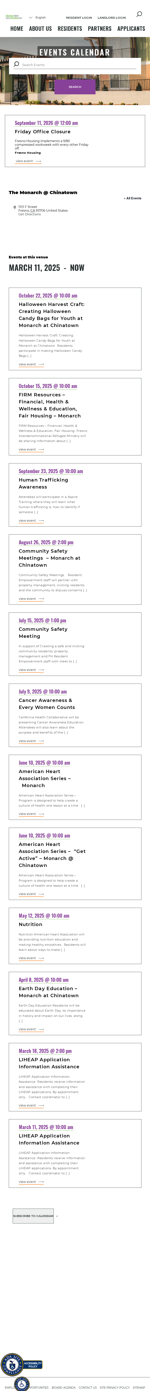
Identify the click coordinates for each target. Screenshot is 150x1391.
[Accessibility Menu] (21, 1382)
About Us (40, 28)
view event (24, 161)
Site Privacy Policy (115, 1387)
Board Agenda (64, 1387)
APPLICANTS (131, 28)
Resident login (79, 17)
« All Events (132, 198)
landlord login (112, 17)
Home (16, 28)
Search (75, 87)
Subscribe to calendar (33, 1216)
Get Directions (29, 214)
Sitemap (139, 1387)
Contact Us (88, 1387)
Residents (70, 28)
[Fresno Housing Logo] (14, 17)
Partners (100, 28)
